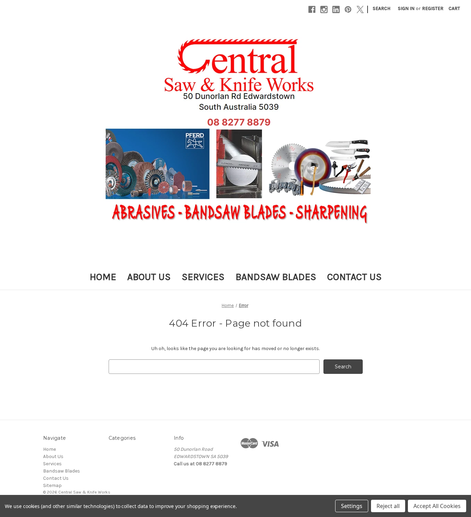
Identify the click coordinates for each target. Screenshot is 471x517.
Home (103, 276)
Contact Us (354, 276)
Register (432, 8)
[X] (360, 9)
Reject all (388, 506)
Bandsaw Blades (276, 276)
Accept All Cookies (437, 506)
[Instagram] (324, 9)
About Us (149, 276)
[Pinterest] (348, 9)
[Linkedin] (336, 9)
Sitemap (52, 485)
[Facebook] (311, 9)
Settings (351, 506)
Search (381, 8)
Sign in (406, 8)
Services (203, 276)
